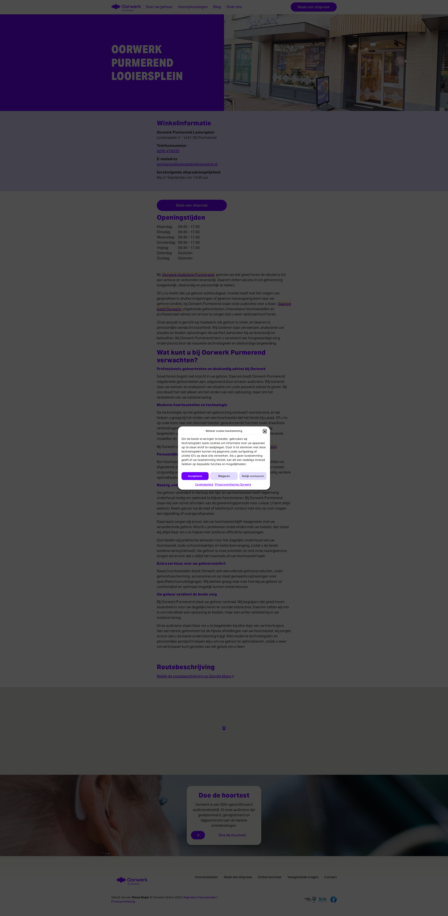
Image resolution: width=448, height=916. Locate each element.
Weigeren (224, 476)
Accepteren (195, 476)
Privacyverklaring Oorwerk (233, 484)
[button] (265, 431)
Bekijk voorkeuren (253, 476)
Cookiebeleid (204, 484)
